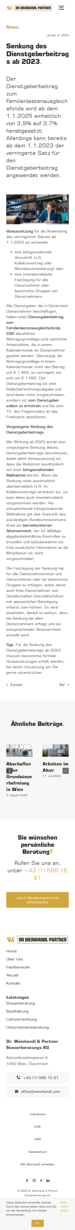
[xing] (41, 1180)
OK (38, 1223)
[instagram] (34, 1180)
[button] (9, 771)
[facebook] (27, 1180)
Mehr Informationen (64, 1208)
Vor (62, 684)
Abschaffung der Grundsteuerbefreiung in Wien (19, 776)
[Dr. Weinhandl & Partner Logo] (29, 6)
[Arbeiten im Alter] (55, 750)
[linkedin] (48, 1180)
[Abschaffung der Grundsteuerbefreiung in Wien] (19, 750)
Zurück (16, 684)
